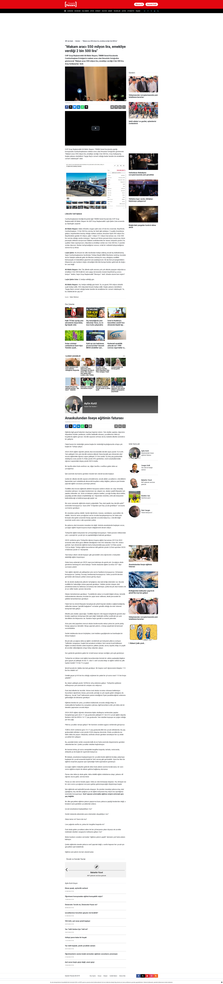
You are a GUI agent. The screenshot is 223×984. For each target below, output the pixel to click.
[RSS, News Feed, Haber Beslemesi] (156, 976)
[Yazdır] (112, 107)
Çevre (124, 11)
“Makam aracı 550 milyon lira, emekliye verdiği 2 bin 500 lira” (99, 41)
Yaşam (138, 11)
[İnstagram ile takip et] (144, 11)
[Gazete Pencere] (70, 4)
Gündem (70, 11)
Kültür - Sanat (107, 11)
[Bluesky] (74, 107)
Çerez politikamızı (126, 982)
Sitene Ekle (122, 976)
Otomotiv (130, 11)
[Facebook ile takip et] (148, 11)
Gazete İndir (152, 4)
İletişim (105, 976)
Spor (92, 11)
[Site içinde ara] (158, 11)
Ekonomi (77, 11)
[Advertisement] (143, 55)
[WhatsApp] (82, 107)
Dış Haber (85, 11)
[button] (116, 107)
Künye (99, 976)
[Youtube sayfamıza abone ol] (154, 11)
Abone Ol (139, 4)
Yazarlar (117, 11)
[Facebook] (66, 107)
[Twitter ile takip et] (151, 11)
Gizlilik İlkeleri (113, 976)
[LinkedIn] (78, 107)
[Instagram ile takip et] (151, 976)
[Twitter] (70, 107)
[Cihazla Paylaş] (86, 107)
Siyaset (98, 11)
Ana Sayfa (70, 41)
